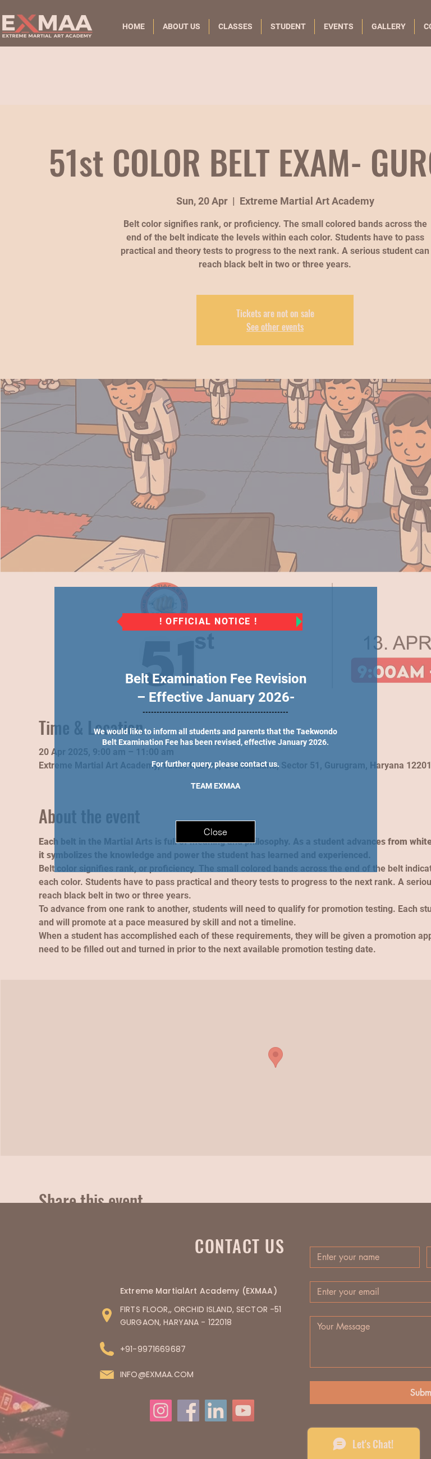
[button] (215, 832)
